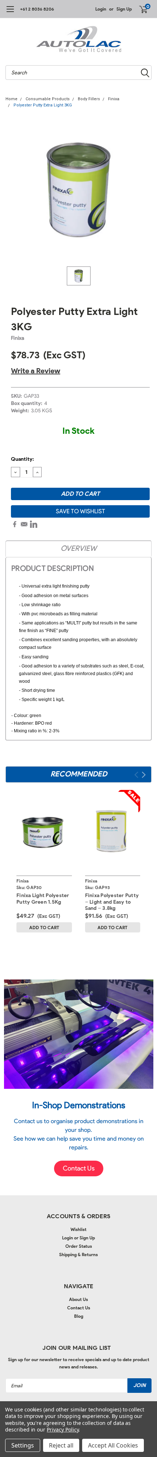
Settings (22, 1445)
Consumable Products (48, 99)
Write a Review (35, 370)
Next (143, 774)
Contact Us (78, 1307)
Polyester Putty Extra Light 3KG (43, 105)
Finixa (113, 99)
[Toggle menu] (10, 13)
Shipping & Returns (78, 1254)
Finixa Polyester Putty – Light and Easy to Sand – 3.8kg (112, 901)
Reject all (61, 1445)
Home (11, 99)
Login (100, 9)
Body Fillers (89, 99)
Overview (78, 548)
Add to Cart (44, 927)
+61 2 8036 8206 (37, 9)
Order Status (78, 1246)
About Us (78, 1299)
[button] (78, 1168)
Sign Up (124, 9)
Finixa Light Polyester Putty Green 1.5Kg (42, 898)
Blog (78, 1316)
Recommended (78, 774)
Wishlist (78, 1229)
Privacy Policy (62, 1429)
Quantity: (22, 459)
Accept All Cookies (113, 1445)
